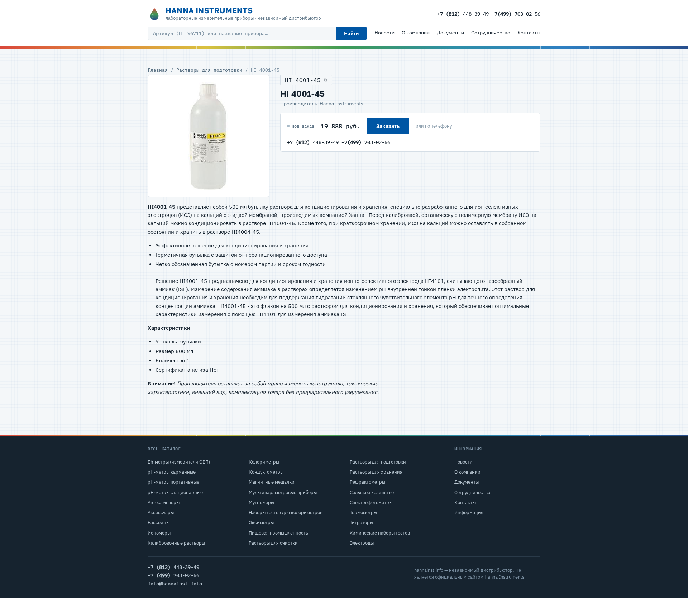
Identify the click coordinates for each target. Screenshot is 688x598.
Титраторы (361, 522)
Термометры (363, 512)
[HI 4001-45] (208, 136)
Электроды (362, 543)
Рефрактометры (367, 482)
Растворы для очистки (273, 543)
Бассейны (158, 522)
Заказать (388, 126)
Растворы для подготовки (209, 70)
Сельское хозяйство (372, 492)
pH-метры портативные (173, 482)
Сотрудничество (490, 32)
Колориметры (264, 462)
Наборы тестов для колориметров (285, 512)
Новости (384, 32)
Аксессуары (161, 512)
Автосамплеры (164, 502)
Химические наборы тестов (380, 533)
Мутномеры (261, 502)
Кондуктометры (266, 472)
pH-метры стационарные (175, 492)
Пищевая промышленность (278, 533)
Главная (158, 70)
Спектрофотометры (371, 502)
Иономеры (159, 533)
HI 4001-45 (303, 80)
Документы (450, 32)
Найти (351, 33)
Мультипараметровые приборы (283, 492)
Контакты (528, 32)
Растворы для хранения (376, 472)
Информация (468, 512)
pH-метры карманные (172, 472)
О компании (416, 32)
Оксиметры (261, 522)
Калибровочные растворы (176, 543)
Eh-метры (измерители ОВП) (179, 462)
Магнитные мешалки (272, 482)
